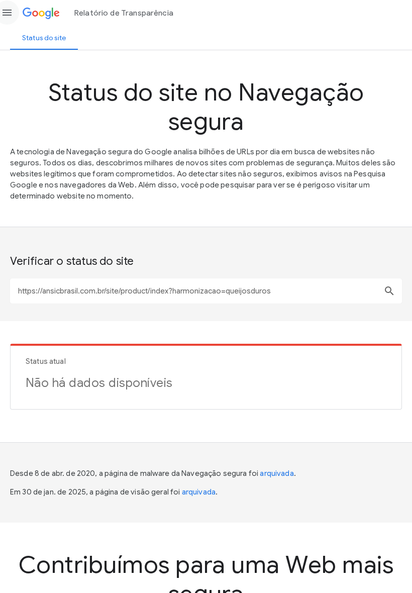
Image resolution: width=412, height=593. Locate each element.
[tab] (44, 38)
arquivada (276, 473)
